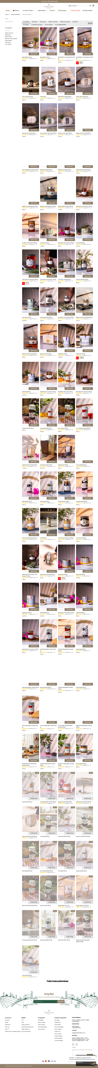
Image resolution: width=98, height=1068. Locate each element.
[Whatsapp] (77, 1044)
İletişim (6, 1022)
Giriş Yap (7, 1027)
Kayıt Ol (7, 1029)
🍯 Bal (7, 10)
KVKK (23, 1022)
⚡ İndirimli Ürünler (74, 10)
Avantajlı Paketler (87, 10)
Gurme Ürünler (41, 1029)
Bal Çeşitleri (40, 1020)
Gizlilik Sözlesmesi (26, 1029)
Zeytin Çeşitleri (41, 1024)
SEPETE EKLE (34, 54)
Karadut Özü (57, 1031)
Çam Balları (57, 1020)
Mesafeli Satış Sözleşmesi (27, 1027)
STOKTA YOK (33, 798)
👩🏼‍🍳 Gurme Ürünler (27, 10)
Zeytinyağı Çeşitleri (42, 1027)
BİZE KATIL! (61, 1001)
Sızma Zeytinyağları (58, 1027)
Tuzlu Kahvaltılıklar (58, 1040)
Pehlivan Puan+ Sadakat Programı (13, 1031)
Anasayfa (7, 1020)
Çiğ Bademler (57, 1022)
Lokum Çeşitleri (58, 1029)
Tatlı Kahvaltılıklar (15, 14)
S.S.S (23, 1020)
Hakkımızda (7, 1024)
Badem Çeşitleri (41, 1022)
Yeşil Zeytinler (57, 1024)
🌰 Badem (16, 10)
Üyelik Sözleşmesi (26, 1024)
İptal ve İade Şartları (26, 1031)
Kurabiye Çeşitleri (58, 1036)
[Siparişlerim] (90, 6)
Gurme (7, 14)
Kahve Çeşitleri (57, 1033)
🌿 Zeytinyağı (62, 10)
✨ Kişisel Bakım (41, 10)
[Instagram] (73, 1044)
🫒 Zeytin (51, 10)
